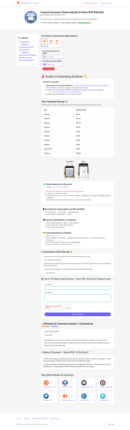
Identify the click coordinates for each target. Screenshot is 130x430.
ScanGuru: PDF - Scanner (70, 387)
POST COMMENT (77, 314)
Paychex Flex (47, 400)
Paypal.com (54, 236)
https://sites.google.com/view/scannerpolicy (67, 92)
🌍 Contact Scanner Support (58, 187)
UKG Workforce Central (70, 400)
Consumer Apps (105, 3)
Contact (18, 418)
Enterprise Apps (90, 3)
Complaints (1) (27, 60)
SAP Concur (85, 400)
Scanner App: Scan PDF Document (92, 387)
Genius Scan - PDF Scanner (52, 387)
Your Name (48, 284)
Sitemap (27, 418)
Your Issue (48, 292)
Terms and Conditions (40, 418)
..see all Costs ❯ (50, 272)
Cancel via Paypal (28, 55)
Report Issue (26, 58)
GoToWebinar (104, 400)
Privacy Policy (55, 418)
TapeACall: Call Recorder (108, 387)
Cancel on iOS (27, 47)
